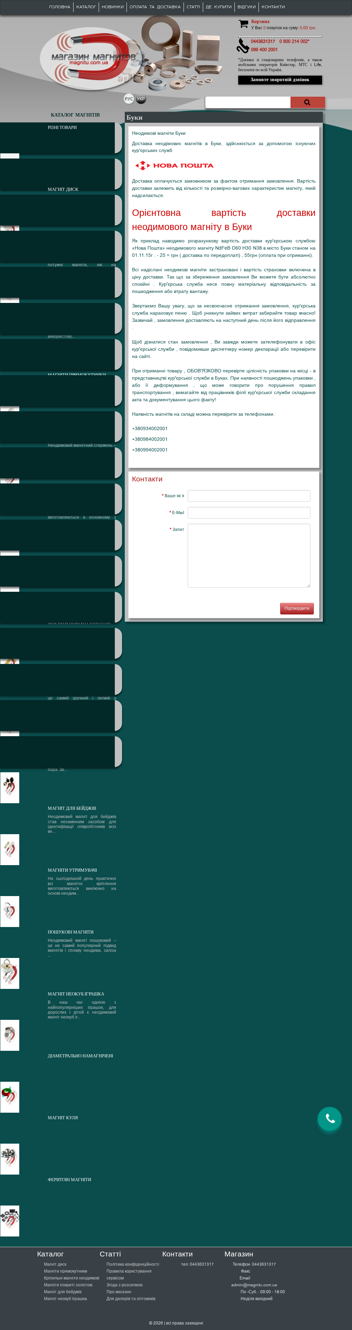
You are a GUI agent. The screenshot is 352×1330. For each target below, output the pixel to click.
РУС (129, 99)
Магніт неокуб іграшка (65, 1298)
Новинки (113, 7)
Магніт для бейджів (62, 1292)
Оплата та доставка (155, 7)
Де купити (219, 7)
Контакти (273, 7)
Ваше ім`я (174, 496)
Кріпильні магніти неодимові (71, 1278)
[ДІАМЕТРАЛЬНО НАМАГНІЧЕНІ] (61, 679)
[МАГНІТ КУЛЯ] (61, 715)
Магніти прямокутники (65, 1271)
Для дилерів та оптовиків (131, 1298)
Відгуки (247, 7)
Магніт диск (55, 1264)
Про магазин (119, 1292)
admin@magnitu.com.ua (254, 1285)
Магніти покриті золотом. (68, 1285)
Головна (59, 7)
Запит (178, 529)
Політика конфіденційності (133, 1264)
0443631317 (202, 1264)
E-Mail (178, 512)
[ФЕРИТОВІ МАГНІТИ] (61, 751)
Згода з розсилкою (125, 1285)
